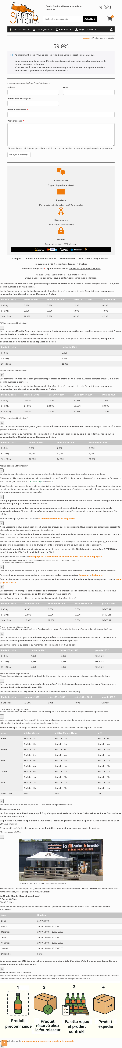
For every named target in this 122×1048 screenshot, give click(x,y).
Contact (29, 258)
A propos (16, 258)
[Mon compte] (111, 29)
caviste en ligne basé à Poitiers (85, 268)
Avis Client (84, 258)
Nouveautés (41, 264)
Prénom (12, 87)
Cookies (83, 264)
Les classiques (20, 29)
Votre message (15, 121)
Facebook (84, 575)
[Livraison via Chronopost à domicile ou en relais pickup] (76, 249)
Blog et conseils (86, 29)
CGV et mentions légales (62, 264)
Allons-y (90, 19)
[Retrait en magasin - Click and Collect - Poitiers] (86, 249)
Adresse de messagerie (19, 98)
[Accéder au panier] (109, 19)
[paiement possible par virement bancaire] (64, 249)
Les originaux (43, 29)
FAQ (95, 258)
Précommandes (67, 258)
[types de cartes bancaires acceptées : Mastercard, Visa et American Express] (52, 249)
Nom (66, 87)
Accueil (86, 38)
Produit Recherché (17, 109)
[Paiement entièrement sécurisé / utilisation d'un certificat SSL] (39, 249)
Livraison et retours (46, 258)
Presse (104, 258)
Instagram (97, 575)
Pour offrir (64, 29)
